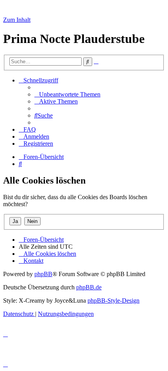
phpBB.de (89, 287)
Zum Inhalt (16, 19)
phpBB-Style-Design (113, 300)
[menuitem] (67, 94)
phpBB (43, 274)
